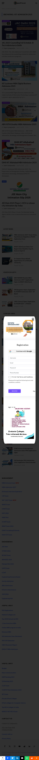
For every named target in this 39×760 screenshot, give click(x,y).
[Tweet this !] (12, 758)
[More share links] (36, 758)
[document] (19, 380)
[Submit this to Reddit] (31, 758)
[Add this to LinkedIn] (17, 758)
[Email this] (22, 758)
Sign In (35, 391)
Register (14, 391)
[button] (33, 319)
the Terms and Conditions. (25, 377)
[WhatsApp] (27, 758)
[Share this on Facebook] (7, 758)
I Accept (14, 377)
